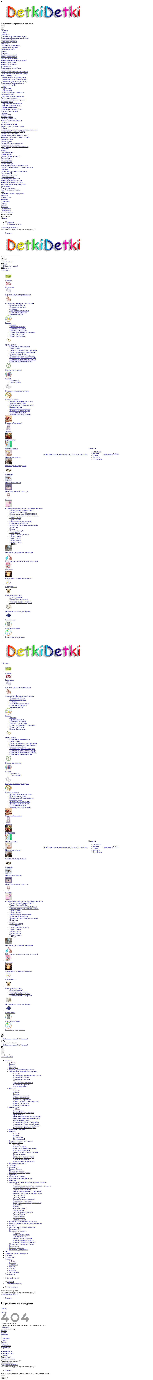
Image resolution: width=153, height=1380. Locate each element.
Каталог (12, 1064)
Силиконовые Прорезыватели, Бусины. (27, 1075)
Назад (13, 1062)
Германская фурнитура (21, 1235)
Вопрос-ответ (6, 1357)
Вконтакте (8, 233)
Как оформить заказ (8, 1359)
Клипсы (16, 1092)
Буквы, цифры (18, 1111)
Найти (3, 1378)
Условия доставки (7, 1353)
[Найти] (2, 28)
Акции (3, 1333)
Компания (12, 1263)
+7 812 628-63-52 (7, 212)
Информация (5, 1348)
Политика (4, 1355)
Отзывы (4, 1342)
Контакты (4, 1344)
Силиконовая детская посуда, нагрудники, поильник (32, 1186)
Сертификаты (6, 1346)
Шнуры (16, 1135)
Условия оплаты (6, 1351)
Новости (4, 1340)
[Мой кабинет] (2, 1037)
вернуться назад (9, 1329)
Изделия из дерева (19, 1146)
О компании (5, 1338)
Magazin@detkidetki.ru (10, 228)
